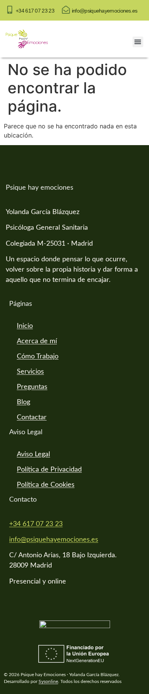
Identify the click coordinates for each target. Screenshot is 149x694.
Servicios (30, 371)
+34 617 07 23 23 (35, 11)
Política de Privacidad (49, 469)
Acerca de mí (37, 341)
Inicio (25, 326)
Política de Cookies (45, 484)
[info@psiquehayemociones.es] (66, 10)
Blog (23, 402)
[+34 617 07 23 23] (10, 10)
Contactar (32, 417)
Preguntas (32, 387)
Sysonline (48, 681)
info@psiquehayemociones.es (105, 11)
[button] (138, 42)
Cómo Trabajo (37, 356)
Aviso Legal (33, 454)
